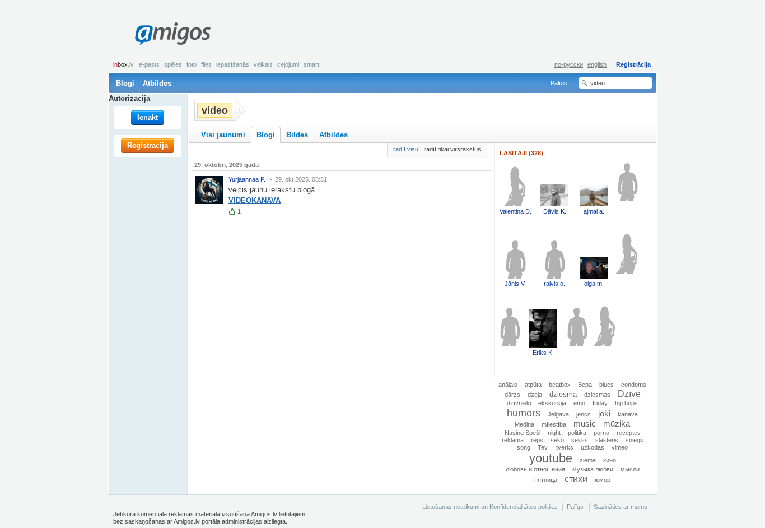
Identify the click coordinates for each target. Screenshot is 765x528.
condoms (633, 384)
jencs (583, 414)
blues (606, 384)
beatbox (560, 384)
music (584, 423)
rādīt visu (405, 149)
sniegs (634, 440)
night (554, 432)
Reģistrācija (633, 64)
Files (206, 64)
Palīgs (559, 83)
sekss (579, 440)
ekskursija (552, 403)
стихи (576, 479)
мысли (630, 469)
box (123, 64)
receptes (629, 432)
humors (523, 413)
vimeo (620, 447)
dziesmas (597, 394)
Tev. (543, 447)
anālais (507, 384)
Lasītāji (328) (521, 153)
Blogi (125, 83)
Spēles (173, 64)
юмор (602, 479)
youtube (550, 458)
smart (311, 64)
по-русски (568, 64)
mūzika (616, 423)
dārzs (512, 394)
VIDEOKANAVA (254, 200)
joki (604, 413)
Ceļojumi (288, 64)
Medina (524, 424)
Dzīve (629, 393)
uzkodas (592, 447)
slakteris (606, 440)
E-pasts (149, 64)
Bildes (297, 135)
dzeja (535, 394)
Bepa (585, 384)
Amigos (172, 33)
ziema (588, 460)
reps (537, 440)
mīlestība (554, 424)
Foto (191, 64)
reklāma (513, 440)
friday (600, 403)
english (597, 64)
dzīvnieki (519, 403)
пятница (545, 479)
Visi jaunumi (223, 135)
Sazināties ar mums (620, 506)
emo (579, 403)
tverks (564, 447)
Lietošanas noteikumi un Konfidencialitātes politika (489, 506)
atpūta (533, 384)
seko (557, 440)
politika (577, 432)
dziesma (563, 394)
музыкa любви (592, 469)
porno (601, 432)
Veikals (263, 64)
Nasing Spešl (522, 432)
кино (609, 460)
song (523, 447)
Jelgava (558, 414)
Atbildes (157, 83)
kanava (628, 414)
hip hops (626, 403)
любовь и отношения (535, 469)
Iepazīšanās (232, 64)
